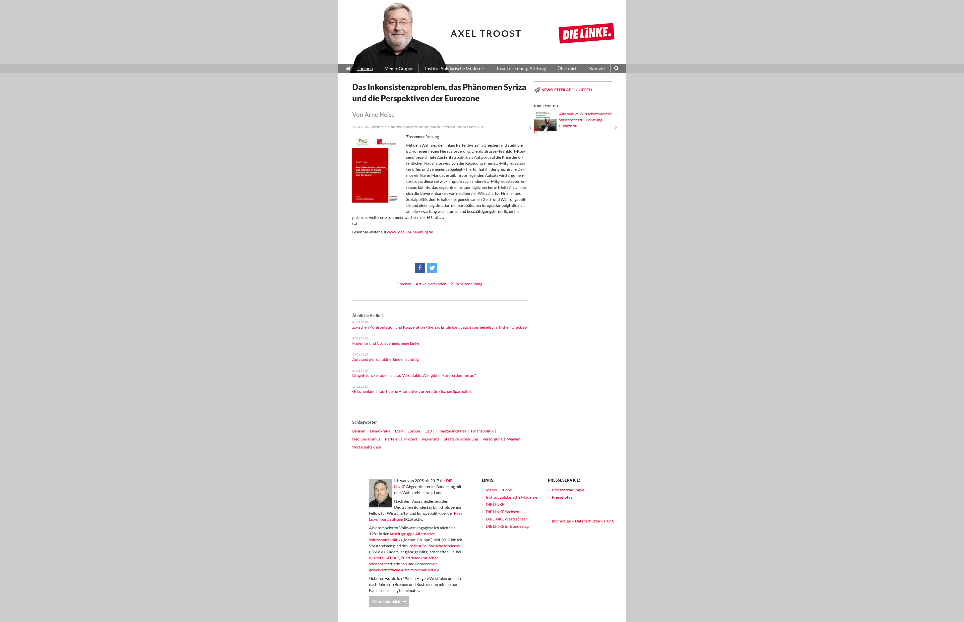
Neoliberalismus (366, 438)
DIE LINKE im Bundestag (507, 526)
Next (615, 127)
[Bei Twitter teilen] (432, 268)
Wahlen (513, 438)
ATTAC (393, 557)
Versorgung (493, 438)
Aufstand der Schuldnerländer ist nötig (385, 359)
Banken (358, 430)
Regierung (430, 438)
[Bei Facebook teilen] (420, 268)
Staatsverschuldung (461, 438)
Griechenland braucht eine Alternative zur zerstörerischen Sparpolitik (412, 391)
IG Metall (377, 557)
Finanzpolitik (482, 430)
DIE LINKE (495, 504)
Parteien (392, 438)
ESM (399, 430)
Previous (530, 127)
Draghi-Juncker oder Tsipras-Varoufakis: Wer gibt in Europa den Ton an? (414, 375)
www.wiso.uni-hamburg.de (410, 231)
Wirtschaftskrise (366, 447)
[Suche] (616, 68)
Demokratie (380, 430)
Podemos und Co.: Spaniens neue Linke (385, 343)
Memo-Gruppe (499, 489)
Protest (410, 438)
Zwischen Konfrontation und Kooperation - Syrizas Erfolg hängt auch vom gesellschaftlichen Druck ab (439, 327)
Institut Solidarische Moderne (434, 545)
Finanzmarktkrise (451, 430)
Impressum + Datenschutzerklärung (583, 520)
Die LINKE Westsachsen (507, 518)
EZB (428, 430)
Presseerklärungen (568, 489)
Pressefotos (562, 497)
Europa (413, 430)
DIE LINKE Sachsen (502, 511)
